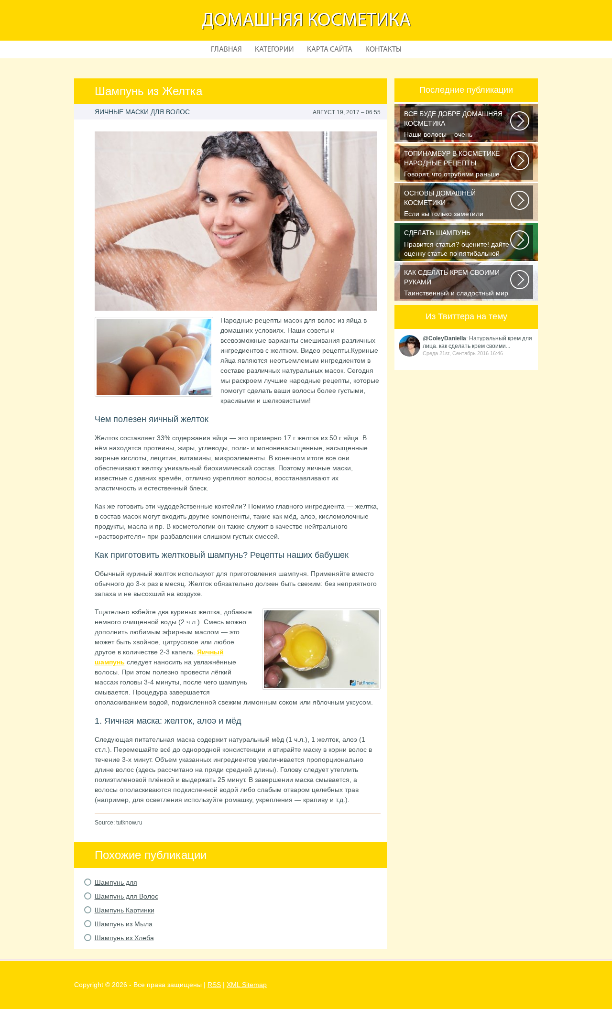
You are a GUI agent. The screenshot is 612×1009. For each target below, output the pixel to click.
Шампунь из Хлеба (124, 938)
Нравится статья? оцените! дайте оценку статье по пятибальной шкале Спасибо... (456, 244)
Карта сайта (329, 50)
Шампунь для (116, 882)
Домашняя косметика (306, 21)
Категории (274, 50)
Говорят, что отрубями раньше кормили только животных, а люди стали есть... (458, 165)
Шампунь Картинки (124, 910)
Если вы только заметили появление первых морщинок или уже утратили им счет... (457, 204)
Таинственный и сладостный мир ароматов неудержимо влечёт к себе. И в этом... (456, 284)
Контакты (383, 50)
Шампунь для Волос (126, 896)
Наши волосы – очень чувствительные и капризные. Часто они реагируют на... (453, 125)
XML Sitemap (247, 984)
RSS (214, 984)
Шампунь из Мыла (124, 924)
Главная (226, 50)
